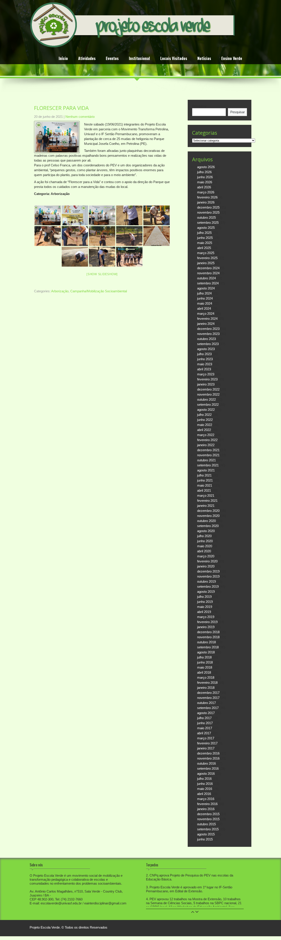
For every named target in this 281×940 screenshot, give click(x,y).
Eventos (112, 58)
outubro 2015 (206, 824)
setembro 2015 (208, 829)
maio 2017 (204, 728)
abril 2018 (204, 672)
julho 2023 (204, 354)
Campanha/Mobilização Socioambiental (98, 291)
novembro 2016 (208, 758)
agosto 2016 (206, 773)
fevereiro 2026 (207, 197)
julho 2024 (204, 293)
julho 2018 (204, 657)
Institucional (139, 58)
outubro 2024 (206, 278)
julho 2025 (204, 233)
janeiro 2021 (205, 505)
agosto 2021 (206, 470)
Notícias (204, 58)
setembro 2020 (208, 526)
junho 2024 (205, 298)
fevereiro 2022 (207, 440)
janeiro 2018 (205, 687)
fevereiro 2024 (207, 318)
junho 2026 (205, 177)
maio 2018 (204, 667)
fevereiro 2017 (207, 743)
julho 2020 (204, 536)
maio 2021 (204, 485)
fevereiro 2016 (207, 804)
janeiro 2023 (205, 384)
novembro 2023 (208, 334)
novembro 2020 (208, 516)
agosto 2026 (206, 167)
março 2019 (205, 617)
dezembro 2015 (208, 814)
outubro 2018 (206, 642)
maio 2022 (204, 425)
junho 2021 (205, 480)
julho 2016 (204, 778)
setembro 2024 (208, 283)
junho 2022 (205, 420)
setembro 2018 (208, 647)
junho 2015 (205, 839)
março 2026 (205, 192)
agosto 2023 (206, 349)
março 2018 (205, 677)
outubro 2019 (206, 581)
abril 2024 (204, 308)
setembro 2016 (208, 768)
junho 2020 (205, 541)
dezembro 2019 (208, 571)
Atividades (86, 58)
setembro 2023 (208, 344)
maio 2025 (204, 243)
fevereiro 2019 (207, 622)
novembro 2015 (208, 819)
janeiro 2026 (205, 202)
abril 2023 (204, 369)
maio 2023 (204, 364)
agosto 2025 (206, 227)
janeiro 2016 (205, 809)
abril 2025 (204, 248)
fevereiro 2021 (207, 500)
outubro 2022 (206, 399)
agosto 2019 (206, 591)
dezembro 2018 (208, 632)
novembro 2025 (208, 212)
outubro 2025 (206, 217)
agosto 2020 (206, 531)
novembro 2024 (208, 273)
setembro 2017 (208, 708)
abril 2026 (204, 187)
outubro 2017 (206, 703)
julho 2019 (204, 596)
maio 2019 (204, 607)
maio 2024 (204, 303)
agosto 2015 (206, 834)
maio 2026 (204, 182)
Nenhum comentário (80, 116)
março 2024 (205, 313)
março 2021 (205, 495)
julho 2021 (204, 475)
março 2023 (205, 374)
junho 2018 (205, 662)
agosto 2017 (206, 713)
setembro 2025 (208, 222)
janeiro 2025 (205, 263)
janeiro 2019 (205, 627)
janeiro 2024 (205, 323)
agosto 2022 (206, 409)
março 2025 (205, 253)
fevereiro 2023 (207, 379)
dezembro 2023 (208, 329)
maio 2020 (204, 546)
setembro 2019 (208, 586)
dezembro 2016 (208, 753)
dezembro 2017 (208, 693)
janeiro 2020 (205, 566)
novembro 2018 (208, 637)
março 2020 (205, 556)
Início (63, 58)
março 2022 (205, 435)
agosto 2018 (206, 652)
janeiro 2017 (205, 748)
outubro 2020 (206, 521)
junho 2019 (205, 602)
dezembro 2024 (208, 268)
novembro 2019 (208, 576)
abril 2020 (204, 551)
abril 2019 (204, 612)
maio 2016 (204, 789)
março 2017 (205, 738)
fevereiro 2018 (207, 682)
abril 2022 (204, 430)
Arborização (59, 291)
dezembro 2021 (208, 450)
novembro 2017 (208, 698)
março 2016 (205, 799)
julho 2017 (204, 718)
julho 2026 (204, 172)
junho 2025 (205, 238)
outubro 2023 (206, 339)
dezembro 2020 (208, 511)
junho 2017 (205, 723)
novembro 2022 (208, 394)
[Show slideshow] (102, 274)
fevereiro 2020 (207, 561)
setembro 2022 (208, 404)
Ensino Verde (231, 58)
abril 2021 (204, 490)
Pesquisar (199, 106)
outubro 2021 (206, 460)
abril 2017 (204, 733)
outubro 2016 (206, 763)
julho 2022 (204, 414)
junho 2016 (205, 783)
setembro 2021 (208, 465)
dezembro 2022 (208, 389)
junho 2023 (205, 359)
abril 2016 (204, 794)
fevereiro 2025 (207, 258)
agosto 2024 (206, 288)
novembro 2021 (208, 455)
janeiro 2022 (205, 445)
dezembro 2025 (208, 207)
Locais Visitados (173, 58)
